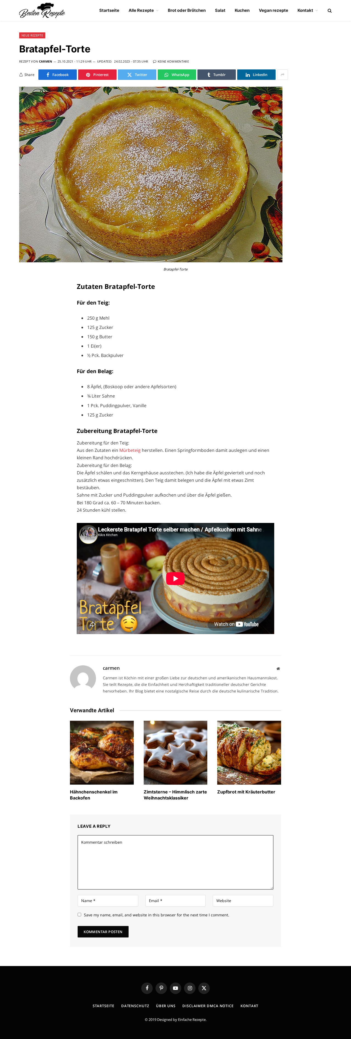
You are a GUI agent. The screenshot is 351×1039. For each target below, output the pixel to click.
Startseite (109, 10)
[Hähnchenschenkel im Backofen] (102, 753)
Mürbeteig (130, 450)
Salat (220, 10)
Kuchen (242, 10)
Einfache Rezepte (192, 1019)
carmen (45, 61)
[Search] (329, 10)
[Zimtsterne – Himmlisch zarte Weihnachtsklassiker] (176, 753)
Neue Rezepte (32, 35)
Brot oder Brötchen (187, 10)
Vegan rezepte (273, 10)
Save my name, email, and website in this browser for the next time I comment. (156, 914)
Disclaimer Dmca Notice (208, 1005)
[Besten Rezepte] (42, 10)
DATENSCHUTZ (135, 1005)
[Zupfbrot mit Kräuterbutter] (249, 753)
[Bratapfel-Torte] (150, 260)
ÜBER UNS (166, 1005)
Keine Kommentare (173, 61)
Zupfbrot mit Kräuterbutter (246, 792)
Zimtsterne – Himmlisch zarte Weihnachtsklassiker (175, 795)
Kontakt (305, 10)
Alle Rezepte (141, 10)
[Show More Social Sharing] (282, 74)
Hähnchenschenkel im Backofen (94, 795)
